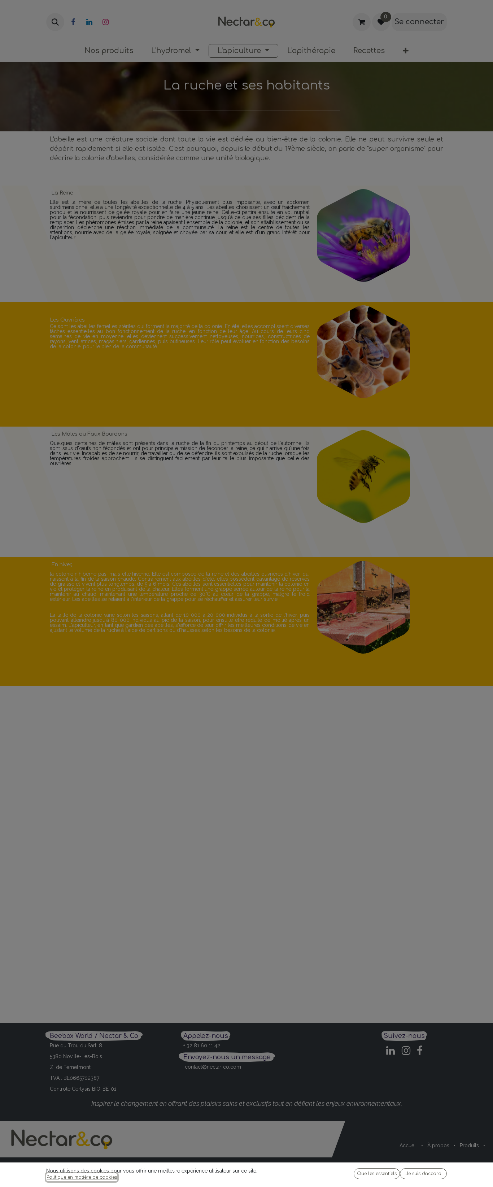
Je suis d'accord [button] (423, 1173)
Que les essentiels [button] (377, 1173)
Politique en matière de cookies (82, 1177)
